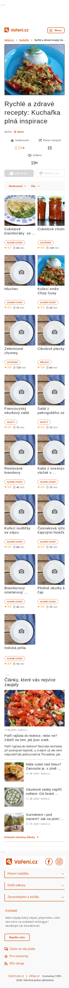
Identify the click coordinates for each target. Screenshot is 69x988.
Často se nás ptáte (22, 949)
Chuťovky (45, 242)
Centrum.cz (16, 976)
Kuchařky (24, 40)
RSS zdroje (17, 963)
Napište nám (17, 937)
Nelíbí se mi (52, 173)
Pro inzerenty (19, 956)
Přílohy (44, 362)
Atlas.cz (34, 976)
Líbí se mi (21, 173)
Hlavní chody (15, 242)
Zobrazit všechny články (19, 837)
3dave (20, 131)
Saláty (11, 422)
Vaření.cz (9, 40)
